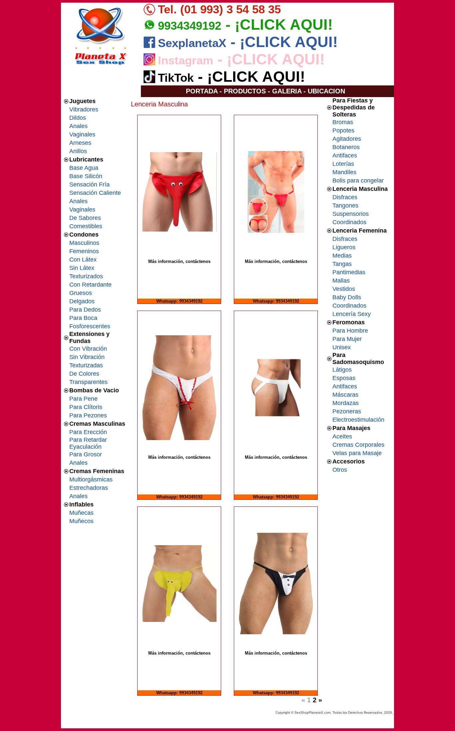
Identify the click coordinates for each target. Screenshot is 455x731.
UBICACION (326, 91)
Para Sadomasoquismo (358, 358)
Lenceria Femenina (359, 230)
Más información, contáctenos (179, 261)
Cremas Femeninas (96, 471)
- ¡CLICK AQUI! (277, 24)
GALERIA (286, 91)
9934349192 (189, 25)
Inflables (81, 504)
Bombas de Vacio (94, 390)
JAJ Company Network (358, 724)
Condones (84, 234)
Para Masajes (351, 428)
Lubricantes (86, 159)
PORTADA (202, 91)
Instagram (185, 60)
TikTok (176, 77)
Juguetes (82, 101)
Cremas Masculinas (97, 423)
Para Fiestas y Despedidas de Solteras (353, 107)
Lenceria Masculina (360, 189)
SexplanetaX (192, 42)
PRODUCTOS (245, 91)
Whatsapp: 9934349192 (179, 301)
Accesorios (348, 461)
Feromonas (348, 322)
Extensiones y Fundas (89, 337)
